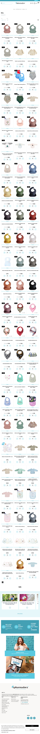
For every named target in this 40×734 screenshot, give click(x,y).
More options (32, 729)
